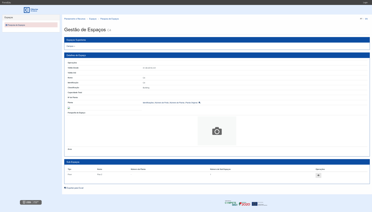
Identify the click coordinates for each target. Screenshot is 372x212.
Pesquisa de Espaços (109, 18)
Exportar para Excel (74, 187)
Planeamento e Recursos (74, 18)
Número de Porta (162, 102)
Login (365, 2)
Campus (70, 46)
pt (361, 18)
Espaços (93, 18)
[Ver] (318, 175)
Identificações (148, 102)
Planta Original (191, 102)
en (366, 18)
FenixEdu (6, 2)
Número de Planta (177, 102)
